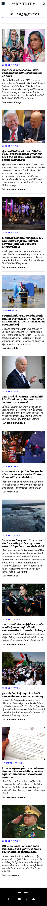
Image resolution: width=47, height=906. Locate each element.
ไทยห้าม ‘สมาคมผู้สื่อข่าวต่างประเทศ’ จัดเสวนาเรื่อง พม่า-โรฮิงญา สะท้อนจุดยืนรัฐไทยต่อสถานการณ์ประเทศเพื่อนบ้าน (23, 773)
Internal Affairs (12, 763)
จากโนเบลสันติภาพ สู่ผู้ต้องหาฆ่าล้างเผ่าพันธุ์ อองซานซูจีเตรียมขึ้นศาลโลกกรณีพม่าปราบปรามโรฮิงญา (23, 627)
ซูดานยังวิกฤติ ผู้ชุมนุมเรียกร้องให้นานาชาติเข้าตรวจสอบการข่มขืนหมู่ (22, 695)
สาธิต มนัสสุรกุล (12, 875)
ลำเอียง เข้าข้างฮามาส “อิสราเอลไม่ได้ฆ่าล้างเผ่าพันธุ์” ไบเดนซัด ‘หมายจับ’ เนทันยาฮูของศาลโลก (22, 399)
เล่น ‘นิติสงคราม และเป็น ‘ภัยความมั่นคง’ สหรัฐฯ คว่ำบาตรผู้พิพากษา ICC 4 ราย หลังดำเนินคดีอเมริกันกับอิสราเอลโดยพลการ (22, 155)
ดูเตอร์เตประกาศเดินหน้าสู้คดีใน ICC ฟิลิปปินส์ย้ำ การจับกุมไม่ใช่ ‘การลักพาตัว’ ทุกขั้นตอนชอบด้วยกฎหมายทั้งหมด (22, 242)
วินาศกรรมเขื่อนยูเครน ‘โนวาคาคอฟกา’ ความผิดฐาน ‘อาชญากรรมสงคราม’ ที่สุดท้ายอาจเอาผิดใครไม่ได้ (23, 543)
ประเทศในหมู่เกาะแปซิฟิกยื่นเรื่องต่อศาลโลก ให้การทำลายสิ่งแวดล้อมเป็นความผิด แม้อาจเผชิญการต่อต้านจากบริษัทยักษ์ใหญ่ (23, 320)
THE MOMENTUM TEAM (15, 189)
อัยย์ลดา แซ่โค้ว (11, 348)
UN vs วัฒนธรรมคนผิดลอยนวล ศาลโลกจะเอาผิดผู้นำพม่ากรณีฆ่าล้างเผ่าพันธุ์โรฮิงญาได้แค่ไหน (21, 849)
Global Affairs (11, 65)
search (44, 4)
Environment (9, 310)
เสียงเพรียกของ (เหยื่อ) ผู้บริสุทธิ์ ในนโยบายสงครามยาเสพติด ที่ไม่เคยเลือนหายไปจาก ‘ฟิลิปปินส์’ (22, 474)
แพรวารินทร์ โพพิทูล (13, 102)
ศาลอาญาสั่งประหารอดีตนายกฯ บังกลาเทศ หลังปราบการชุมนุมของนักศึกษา (22, 73)
